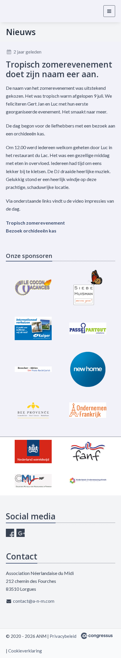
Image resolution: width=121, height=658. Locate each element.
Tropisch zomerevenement (35, 222)
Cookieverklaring (25, 650)
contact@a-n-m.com (33, 601)
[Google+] (20, 533)
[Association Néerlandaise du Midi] (24, 11)
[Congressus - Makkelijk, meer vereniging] (96, 636)
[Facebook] (10, 533)
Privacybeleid (63, 636)
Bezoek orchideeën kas (31, 230)
